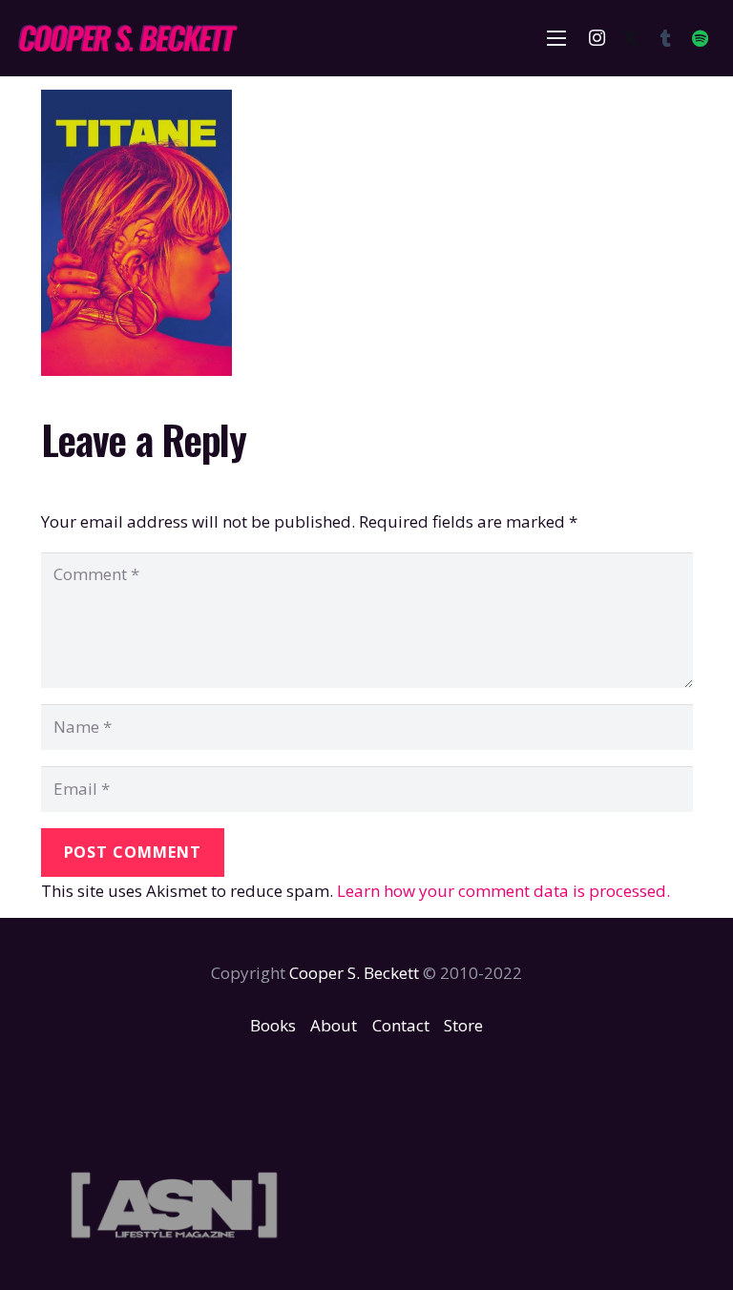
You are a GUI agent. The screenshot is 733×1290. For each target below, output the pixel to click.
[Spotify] (699, 38)
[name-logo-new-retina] (127, 38)
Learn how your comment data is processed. (503, 891)
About (333, 1025)
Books (273, 1025)
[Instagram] (596, 38)
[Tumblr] (665, 38)
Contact (400, 1025)
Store (463, 1025)
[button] (556, 38)
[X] (631, 38)
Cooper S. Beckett (354, 973)
